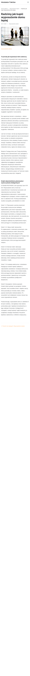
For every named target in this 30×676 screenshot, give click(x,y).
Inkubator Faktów (8, 2)
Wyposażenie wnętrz (15, 8)
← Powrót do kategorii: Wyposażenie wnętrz (13, 326)
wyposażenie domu (6, 49)
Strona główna (4, 8)
